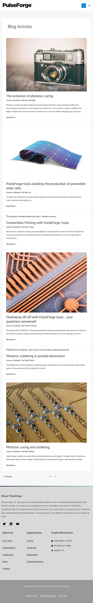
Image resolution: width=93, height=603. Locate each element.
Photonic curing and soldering (28, 447)
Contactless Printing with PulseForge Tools (37, 223)
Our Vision (7, 541)
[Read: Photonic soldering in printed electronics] (37, 350)
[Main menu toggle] (83, 5)
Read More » (11, 117)
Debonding (32, 555)
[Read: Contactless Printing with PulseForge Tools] (31, 216)
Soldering (31, 548)
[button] (89, 5)
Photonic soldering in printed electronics (35, 356)
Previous (7, 476)
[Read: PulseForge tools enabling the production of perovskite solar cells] (46, 152)
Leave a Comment (13, 100)
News (5, 562)
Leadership (7, 555)
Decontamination (35, 562)
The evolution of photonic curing (29, 96)
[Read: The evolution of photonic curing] (46, 64)
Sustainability (8, 548)
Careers (6, 569)
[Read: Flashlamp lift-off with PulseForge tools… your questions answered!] (46, 282)
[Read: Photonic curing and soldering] (46, 412)
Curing (30, 541)
